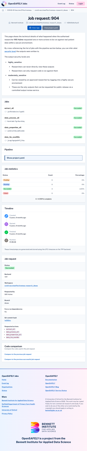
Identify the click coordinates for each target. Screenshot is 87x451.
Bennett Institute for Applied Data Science (18, 400)
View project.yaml (51, 28)
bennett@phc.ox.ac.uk (53, 410)
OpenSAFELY (50, 383)
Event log (5, 383)
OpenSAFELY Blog (52, 387)
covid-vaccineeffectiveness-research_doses (51, 10)
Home (4, 380)
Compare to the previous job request (18, 354)
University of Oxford (9, 410)
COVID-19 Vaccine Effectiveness (19, 10)
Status (71, 4)
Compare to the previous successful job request (22, 359)
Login (81, 4)
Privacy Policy (7, 413)
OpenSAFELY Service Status (56, 390)
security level (10, 51)
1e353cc (8, 320)
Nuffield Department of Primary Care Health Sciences (18, 405)
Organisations (7, 387)
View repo (36, 28)
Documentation (51, 380)
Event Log (61, 4)
